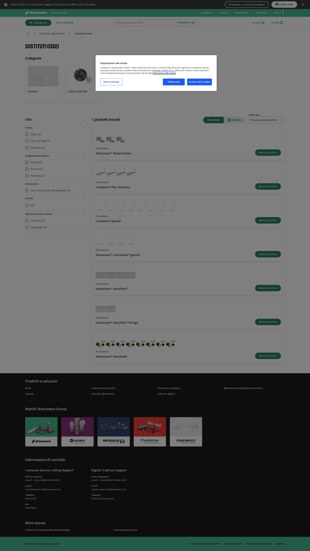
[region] (156, 73)
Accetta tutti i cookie (199, 82)
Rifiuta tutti (174, 82)
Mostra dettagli (111, 82)
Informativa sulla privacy (164, 73)
